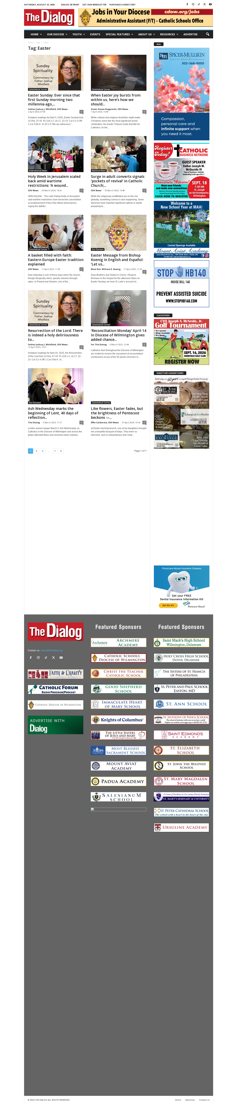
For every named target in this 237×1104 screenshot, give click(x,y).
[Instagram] (193, 4)
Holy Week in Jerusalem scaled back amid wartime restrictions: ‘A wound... (54, 181)
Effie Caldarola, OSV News (105, 422)
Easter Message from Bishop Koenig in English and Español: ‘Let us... (117, 260)
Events (95, 34)
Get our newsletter (94, 4)
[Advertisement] (181, 506)
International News (38, 170)
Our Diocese (55, 34)
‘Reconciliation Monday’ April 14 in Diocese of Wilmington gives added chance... (118, 335)
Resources (167, 34)
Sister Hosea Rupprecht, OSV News (109, 109)
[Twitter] (204, 4)
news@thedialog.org (52, 650)
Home (35, 34)
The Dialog (34, 422)
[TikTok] (199, 4)
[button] (207, 34)
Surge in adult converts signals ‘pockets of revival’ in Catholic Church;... (117, 181)
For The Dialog (99, 344)
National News (99, 170)
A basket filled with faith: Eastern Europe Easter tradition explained (56, 260)
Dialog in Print (70, 4)
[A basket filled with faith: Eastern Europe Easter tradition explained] (56, 233)
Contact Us (204, 1099)
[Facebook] (187, 4)
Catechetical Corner (38, 89)
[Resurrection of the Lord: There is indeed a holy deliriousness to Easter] (56, 308)
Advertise (190, 34)
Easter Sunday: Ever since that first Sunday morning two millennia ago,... (54, 100)
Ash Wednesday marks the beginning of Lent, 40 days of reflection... (53, 413)
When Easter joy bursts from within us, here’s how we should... (116, 100)
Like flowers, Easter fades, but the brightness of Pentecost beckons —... (117, 413)
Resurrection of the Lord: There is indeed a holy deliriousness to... (55, 335)
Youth (77, 34)
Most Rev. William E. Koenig (106, 269)
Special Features (118, 34)
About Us (145, 34)
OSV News (33, 190)
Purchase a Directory (122, 4)
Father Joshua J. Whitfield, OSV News (48, 109)
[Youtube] (210, 4)
